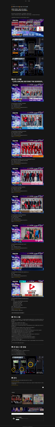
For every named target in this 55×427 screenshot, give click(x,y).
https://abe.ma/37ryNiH (17, 249)
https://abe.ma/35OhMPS (17, 136)
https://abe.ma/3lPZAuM (17, 164)
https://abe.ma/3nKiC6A (17, 277)
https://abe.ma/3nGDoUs (17, 108)
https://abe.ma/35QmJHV (17, 221)
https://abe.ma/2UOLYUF (17, 192)
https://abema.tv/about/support (15, 381)
